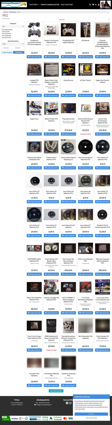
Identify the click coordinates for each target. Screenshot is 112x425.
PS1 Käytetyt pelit (7, 29)
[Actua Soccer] (68, 69)
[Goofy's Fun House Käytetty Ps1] (51, 29)
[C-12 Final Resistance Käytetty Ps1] (85, 286)
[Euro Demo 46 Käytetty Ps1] (85, 180)
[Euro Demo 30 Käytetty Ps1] (102, 146)
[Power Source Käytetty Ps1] (51, 146)
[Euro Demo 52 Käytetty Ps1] (102, 180)
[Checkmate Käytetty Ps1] (51, 362)
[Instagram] (70, 403)
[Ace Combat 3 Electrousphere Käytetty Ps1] (68, 286)
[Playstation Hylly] (68, 108)
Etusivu (6, 12)
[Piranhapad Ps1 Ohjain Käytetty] (68, 29)
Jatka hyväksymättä (91, 418)
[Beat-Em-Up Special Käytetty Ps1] (85, 146)
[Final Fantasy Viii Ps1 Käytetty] (102, 325)
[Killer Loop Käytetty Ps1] (85, 248)
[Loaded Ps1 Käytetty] (34, 69)
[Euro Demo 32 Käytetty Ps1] (51, 180)
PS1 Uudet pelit (6, 35)
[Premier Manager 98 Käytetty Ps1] (51, 286)
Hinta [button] (4, 44)
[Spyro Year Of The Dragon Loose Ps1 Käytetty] (51, 69)
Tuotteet (33, 4)
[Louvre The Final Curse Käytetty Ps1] (102, 286)
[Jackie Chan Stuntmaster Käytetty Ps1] (102, 108)
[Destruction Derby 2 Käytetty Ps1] (34, 146)
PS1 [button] (4, 26)
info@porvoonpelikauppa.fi (44, 404)
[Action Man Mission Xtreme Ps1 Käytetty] (85, 108)
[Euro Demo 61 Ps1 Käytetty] (68, 214)
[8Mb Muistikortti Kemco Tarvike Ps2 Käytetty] (51, 325)
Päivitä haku (18, 52)
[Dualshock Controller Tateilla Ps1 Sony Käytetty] (34, 29)
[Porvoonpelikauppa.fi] (14, 5)
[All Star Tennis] (85, 69)
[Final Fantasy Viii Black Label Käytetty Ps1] (51, 248)
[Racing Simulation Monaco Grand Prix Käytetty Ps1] (68, 325)
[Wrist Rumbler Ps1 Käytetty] (85, 325)
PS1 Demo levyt (6, 37)
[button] (90, 4)
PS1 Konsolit (5, 31)
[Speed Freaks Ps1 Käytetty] (51, 108)
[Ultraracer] (85, 29)
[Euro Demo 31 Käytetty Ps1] (34, 180)
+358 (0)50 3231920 (44, 402)
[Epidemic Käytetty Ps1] (68, 362)
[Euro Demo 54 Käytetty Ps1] (34, 214)
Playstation (13, 12)
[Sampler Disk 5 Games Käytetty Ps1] (102, 214)
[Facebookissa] (67, 403)
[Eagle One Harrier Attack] (102, 69)
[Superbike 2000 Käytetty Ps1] (34, 248)
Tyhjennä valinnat (7, 52)
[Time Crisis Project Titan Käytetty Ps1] (34, 325)
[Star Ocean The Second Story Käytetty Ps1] (68, 248)
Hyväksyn (91, 414)
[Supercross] (34, 108)
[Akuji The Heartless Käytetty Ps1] (34, 286)
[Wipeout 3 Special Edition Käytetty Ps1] (102, 248)
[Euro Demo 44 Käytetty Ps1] (68, 180)
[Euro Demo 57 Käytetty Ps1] (51, 214)
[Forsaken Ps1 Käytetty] (34, 362)
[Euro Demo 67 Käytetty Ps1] (85, 214)
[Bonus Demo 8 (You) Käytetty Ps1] (68, 146)
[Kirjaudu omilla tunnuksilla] (98, 4)
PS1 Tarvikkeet (6, 33)
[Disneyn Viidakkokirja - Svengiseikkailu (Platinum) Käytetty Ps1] (102, 29)
